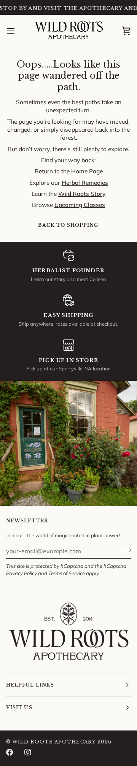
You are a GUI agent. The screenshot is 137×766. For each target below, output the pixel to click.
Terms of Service (66, 573)
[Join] (124, 550)
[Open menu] (17, 31)
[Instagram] (27, 752)
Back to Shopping (68, 225)
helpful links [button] (30, 685)
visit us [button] (19, 707)
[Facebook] (9, 752)
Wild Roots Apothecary (54, 742)
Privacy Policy (21, 573)
